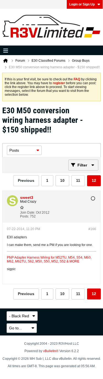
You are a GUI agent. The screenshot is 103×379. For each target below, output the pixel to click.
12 (94, 180)
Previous (26, 180)
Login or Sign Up (82, 4)
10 (62, 180)
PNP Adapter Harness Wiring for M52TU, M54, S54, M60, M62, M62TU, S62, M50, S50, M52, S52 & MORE (49, 259)
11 (78, 180)
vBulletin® (51, 351)
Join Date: (27, 212)
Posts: (24, 216)
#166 (92, 229)
